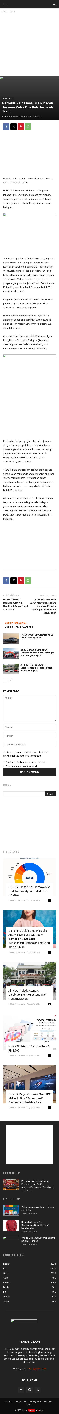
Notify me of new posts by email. (21, 765)
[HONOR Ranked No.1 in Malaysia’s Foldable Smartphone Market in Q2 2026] (29, 877)
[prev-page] (5, 680)
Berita (11, 98)
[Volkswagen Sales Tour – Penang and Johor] (11, 1210)
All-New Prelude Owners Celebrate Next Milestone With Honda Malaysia (36, 668)
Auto (13, 11)
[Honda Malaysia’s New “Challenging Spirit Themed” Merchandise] (11, 1225)
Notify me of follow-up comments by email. (26, 762)
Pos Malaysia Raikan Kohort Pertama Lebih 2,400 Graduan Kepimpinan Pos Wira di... (38, 1184)
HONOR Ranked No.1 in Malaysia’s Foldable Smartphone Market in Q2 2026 (29, 891)
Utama (5, 11)
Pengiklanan (20, 1401)
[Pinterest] (21, 126)
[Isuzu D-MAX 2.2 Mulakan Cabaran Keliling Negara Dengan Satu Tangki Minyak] (11, 653)
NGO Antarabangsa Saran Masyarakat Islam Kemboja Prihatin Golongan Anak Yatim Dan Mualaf (43, 606)
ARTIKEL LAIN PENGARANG (19, 627)
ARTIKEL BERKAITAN (15, 623)
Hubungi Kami (35, 1401)
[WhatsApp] (28, 126)
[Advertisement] (29, 45)
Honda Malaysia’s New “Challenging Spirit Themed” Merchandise (35, 1225)
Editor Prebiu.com (15, 116)
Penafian (48, 1401)
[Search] (54, 4)
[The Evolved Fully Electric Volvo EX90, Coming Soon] (11, 638)
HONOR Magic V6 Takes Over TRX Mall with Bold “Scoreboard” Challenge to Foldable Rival (29, 1098)
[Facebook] (6, 126)
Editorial (8, 1401)
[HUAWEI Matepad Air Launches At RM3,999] (29, 1033)
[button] (5, 4)
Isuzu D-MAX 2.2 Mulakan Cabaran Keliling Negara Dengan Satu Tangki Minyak (37, 653)
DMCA (29, 1404)
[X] (13, 126)
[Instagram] (29, 1390)
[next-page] (10, 680)
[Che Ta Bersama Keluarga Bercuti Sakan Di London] (11, 1241)
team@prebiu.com (37, 1368)
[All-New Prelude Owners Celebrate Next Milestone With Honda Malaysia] (11, 669)
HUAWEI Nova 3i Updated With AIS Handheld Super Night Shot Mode (15, 604)
